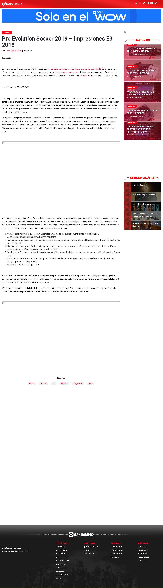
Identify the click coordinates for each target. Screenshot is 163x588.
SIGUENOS (115, 557)
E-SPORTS (60, 571)
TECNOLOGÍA (62, 575)
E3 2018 (83, 75)
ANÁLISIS (60, 547)
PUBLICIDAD (116, 553)
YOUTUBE (142, 553)
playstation (78, 384)
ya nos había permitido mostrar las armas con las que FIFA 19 (74, 68)
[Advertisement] (61, 486)
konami (43, 384)
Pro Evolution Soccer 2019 (67, 72)
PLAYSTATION (62, 560)
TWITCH (141, 560)
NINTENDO (61, 564)
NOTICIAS (60, 553)
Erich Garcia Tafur (13, 50)
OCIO (58, 578)
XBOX (59, 568)
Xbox (90, 384)
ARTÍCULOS (61, 550)
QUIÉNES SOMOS (91, 547)
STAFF (86, 550)
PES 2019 (64, 384)
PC (54, 384)
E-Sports (6, 33)
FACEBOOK (143, 550)
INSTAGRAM (143, 557)
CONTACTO (88, 553)
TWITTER (142, 547)
